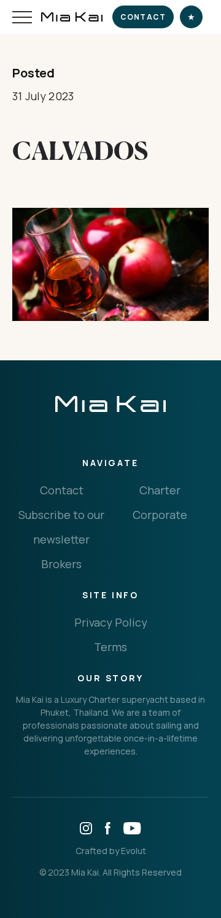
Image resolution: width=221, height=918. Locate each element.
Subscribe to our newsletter (61, 527)
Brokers (61, 563)
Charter (159, 490)
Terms (110, 646)
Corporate (160, 514)
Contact (143, 17)
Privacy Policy (110, 622)
